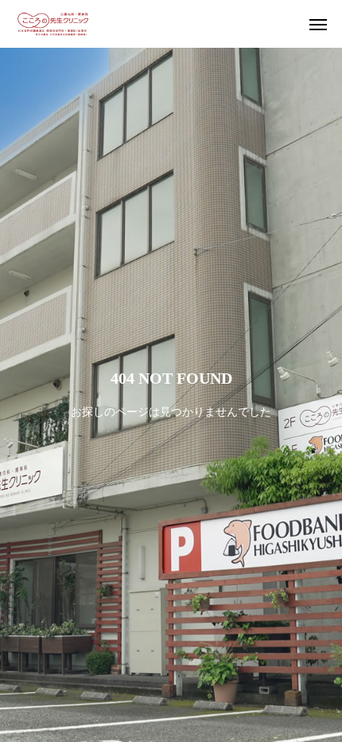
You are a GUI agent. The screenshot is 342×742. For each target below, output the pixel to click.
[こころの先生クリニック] (53, 24)
